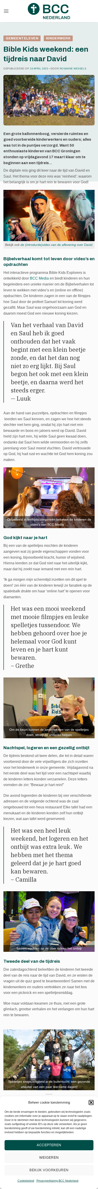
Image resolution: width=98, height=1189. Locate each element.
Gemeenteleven (22, 38)
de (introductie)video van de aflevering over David (56, 245)
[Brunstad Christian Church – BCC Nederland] (49, 11)
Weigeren (49, 1157)
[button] (91, 1102)
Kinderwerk (58, 38)
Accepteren (49, 1145)
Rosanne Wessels (73, 68)
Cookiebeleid (26, 1180)
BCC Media (39, 278)
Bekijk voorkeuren (49, 1170)
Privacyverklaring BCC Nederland (57, 1180)
